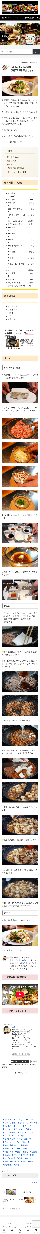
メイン (26, 1064)
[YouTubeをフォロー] (19, 1054)
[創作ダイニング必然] (10, 39)
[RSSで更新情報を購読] (28, 1054)
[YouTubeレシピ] (30, 28)
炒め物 (18, 1064)
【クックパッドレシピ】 (17, 172)
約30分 (34, 1064)
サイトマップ (29, 1227)
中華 (11, 1064)
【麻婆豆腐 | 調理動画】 (16, 168)
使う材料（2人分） (14, 157)
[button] (36, 649)
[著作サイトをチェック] (13, 1054)
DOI (13, 1027)
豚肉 (5, 1064)
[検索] (36, 51)
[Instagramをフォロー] (16, 1054)
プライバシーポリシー (10, 1227)
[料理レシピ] (10, 28)
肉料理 (35, 1061)
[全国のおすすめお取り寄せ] (30, 39)
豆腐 (5, 1068)
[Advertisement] (20, 1094)
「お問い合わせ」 (22, 960)
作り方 (9, 164)
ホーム (10, 1223)
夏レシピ (26, 1061)
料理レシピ (16, 1061)
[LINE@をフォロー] (22, 1054)
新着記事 (7, 1061)
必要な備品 (11, 161)
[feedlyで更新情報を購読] (25, 1054)
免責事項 (29, 1223)
